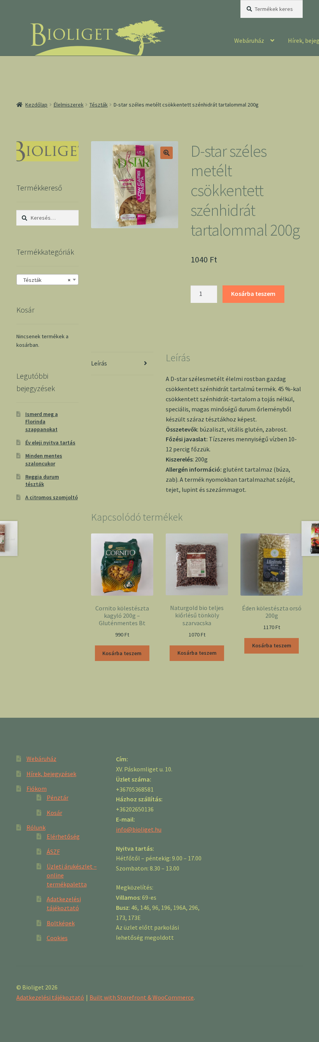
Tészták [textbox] (45, 279)
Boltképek (61, 923)
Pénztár (57, 797)
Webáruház (249, 40)
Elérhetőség (63, 836)
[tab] (122, 363)
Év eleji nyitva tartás (50, 442)
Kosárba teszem (253, 293)
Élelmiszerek (69, 104)
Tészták (98, 104)
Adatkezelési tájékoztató (50, 997)
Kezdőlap (36, 104)
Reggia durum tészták (42, 480)
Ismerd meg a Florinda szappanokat (41, 422)
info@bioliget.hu (138, 829)
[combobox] (47, 279)
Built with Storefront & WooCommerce (141, 997)
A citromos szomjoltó (51, 497)
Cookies (57, 938)
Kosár (54, 812)
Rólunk (36, 827)
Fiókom (36, 788)
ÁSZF (53, 851)
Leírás (99, 363)
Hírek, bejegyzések (51, 774)
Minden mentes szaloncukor (43, 459)
